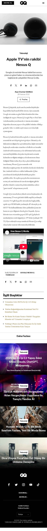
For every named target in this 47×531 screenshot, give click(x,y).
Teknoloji (23, 53)
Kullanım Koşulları (23, 508)
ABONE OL (8, 3)
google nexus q (27, 273)
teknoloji (9, 275)
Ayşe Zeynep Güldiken (24, 92)
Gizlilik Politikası (23, 506)
